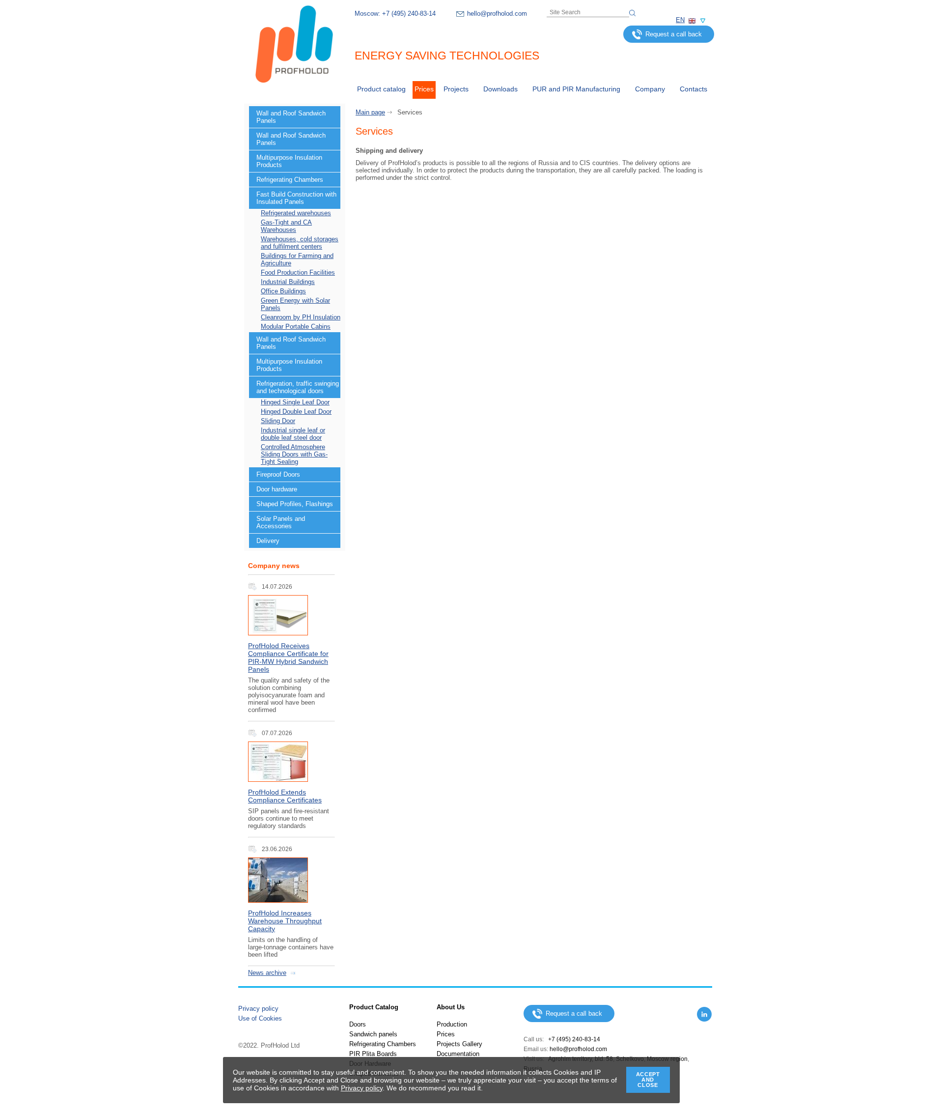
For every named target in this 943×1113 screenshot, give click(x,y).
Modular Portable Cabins (296, 326)
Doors (357, 1024)
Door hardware (276, 489)
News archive (267, 972)
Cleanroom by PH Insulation (300, 317)
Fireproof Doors (278, 474)
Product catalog (381, 89)
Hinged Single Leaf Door (295, 402)
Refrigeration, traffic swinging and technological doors (297, 387)
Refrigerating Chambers (289, 179)
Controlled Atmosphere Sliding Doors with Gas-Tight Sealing (294, 454)
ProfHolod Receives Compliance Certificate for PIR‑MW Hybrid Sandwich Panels (288, 657)
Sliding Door (278, 421)
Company (650, 89)
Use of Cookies (260, 1018)
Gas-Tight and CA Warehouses (286, 226)
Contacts (693, 89)
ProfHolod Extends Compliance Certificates (285, 796)
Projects (456, 89)
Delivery (267, 540)
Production (452, 1024)
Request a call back (673, 34)
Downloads (500, 89)
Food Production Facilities (298, 272)
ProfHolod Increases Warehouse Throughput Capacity (285, 921)
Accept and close (648, 1079)
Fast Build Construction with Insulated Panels (296, 198)
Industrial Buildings (288, 281)
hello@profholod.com (497, 13)
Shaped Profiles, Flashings (294, 504)
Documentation (458, 1053)
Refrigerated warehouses (296, 213)
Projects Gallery (459, 1044)
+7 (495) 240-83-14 (409, 13)
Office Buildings (283, 291)
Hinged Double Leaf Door (296, 411)
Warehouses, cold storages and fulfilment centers (299, 242)
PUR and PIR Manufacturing (576, 89)
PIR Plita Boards (373, 1053)
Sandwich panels (373, 1034)
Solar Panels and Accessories (280, 522)
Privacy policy (258, 1008)
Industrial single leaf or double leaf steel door (293, 434)
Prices (424, 89)
